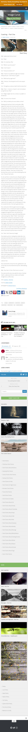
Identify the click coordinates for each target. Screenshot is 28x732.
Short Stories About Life (8, 502)
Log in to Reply (9, 354)
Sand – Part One (5, 586)
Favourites (4, 26)
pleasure (22, 302)
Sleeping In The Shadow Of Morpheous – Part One (6, 334)
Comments (6, 346)
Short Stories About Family (8, 506)
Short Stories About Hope (8, 512)
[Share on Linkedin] (19, 292)
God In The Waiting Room (7, 437)
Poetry (4, 686)
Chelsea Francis (12, 285)
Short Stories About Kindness (9, 468)
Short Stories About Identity (9, 526)
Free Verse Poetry (6, 707)
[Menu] (26, 8)
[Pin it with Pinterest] (15, 292)
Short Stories (12, 26)
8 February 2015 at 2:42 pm (16, 350)
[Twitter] (23, 374)
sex (14, 305)
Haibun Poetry (5, 697)
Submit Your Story (14, 18)
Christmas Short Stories (8, 464)
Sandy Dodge (5, 37)
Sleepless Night (5, 420)
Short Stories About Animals (9, 547)
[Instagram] (26, 374)
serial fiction (10, 305)
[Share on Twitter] (7, 292)
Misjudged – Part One (6, 603)
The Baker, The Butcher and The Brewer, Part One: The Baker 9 (19, 334)
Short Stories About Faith (8, 516)
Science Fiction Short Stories (9, 474)
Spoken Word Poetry (7, 704)
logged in (10, 371)
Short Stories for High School (9, 485)
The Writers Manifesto (21, 288)
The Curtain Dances (6, 453)
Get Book (19, 4)
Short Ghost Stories (7, 495)
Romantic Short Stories (8, 488)
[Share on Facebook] (3, 292)
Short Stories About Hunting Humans (11, 537)
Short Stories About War (8, 519)
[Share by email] (22, 292)
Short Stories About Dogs (8, 550)
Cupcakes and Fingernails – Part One (9, 619)
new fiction (17, 302)
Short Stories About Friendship (9, 509)
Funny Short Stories (7, 492)
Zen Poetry (5, 700)
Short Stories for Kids (7, 481)
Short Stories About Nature (8, 544)
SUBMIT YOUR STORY (14, 398)
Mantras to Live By (6, 710)
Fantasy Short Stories (7, 478)
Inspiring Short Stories (7, 471)
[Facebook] (21, 374)
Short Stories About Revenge (9, 530)
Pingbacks (17, 346)
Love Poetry (5, 690)
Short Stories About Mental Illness (10, 533)
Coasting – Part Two (8, 280)
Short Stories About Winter (8, 540)
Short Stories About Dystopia (9, 523)
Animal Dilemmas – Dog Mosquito (9, 636)
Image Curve (14, 14)
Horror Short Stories (7, 554)
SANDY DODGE (8, 283)
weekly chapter (19, 305)
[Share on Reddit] (11, 292)
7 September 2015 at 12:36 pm (16, 357)
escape (6, 302)
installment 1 (11, 302)
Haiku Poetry (5, 693)
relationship (4, 305)
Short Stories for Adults (17, 28)
